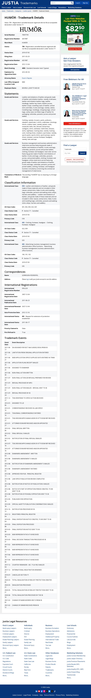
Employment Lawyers (10, 637)
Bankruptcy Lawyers (9, 628)
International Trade (52, 640)
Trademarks (10, 11)
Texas (26, 673)
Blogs (69, 642)
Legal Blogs (49, 659)
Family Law (27, 642)
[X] (52, 691)
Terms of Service (49, 695)
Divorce (26, 634)
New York (27, 670)
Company (35, 695)
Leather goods (27, 11)
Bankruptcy (28, 628)
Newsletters (62, 7)
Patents (48, 667)
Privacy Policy (60, 695)
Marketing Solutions (74, 7)
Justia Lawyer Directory (74, 659)
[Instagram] (44, 691)
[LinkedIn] (36, 691)
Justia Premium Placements (76, 661)
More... (5, 648)
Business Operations (52, 631)
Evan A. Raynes (27, 78)
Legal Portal (27, 695)
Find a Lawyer (6, 7)
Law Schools (41, 7)
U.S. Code (6, 659)
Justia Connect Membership (76, 656)
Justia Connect (17, 695)
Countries (49, 673)
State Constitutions (30, 656)
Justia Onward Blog (73, 672)
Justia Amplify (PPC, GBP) (75, 669)
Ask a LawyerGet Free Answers (72, 59)
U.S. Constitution (8, 656)
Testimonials (71, 675)
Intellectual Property (52, 637)
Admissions (70, 631)
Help (41, 695)
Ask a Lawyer (17, 7)
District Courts (7, 670)
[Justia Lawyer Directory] (54, 691)
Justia (3, 11)
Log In (78, 3)
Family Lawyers (8, 642)
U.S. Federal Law (9, 653)
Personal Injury (29, 645)
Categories (18, 11)
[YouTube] (39, 691)
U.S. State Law (29, 653)
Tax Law (48, 645)
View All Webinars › (75, 123)
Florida (26, 667)
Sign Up (85, 3)
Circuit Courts (7, 667)
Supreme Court (8, 664)
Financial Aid (71, 634)
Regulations (7, 661)
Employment (50, 634)
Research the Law (30, 7)
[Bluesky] (49, 691)
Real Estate (49, 642)
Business (49, 625)
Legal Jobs (49, 656)
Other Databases (52, 653)
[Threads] (47, 691)
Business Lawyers (9, 631)
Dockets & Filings (8, 673)
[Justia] (10, 3)
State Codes (28, 659)
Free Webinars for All (74, 79)
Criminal (27, 631)
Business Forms (51, 661)
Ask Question (75, 69)
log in (28, 279)
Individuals (28, 625)
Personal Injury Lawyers (11, 645)
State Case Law (29, 661)
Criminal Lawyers (8, 634)
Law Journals (71, 640)
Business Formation (52, 628)
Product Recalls (51, 664)
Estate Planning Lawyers (11, 640)
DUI (25, 637)
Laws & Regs (52, 7)
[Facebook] (42, 691)
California (27, 664)
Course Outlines (72, 637)
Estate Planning (29, 640)
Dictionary (70, 628)
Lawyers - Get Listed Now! (75, 159)
